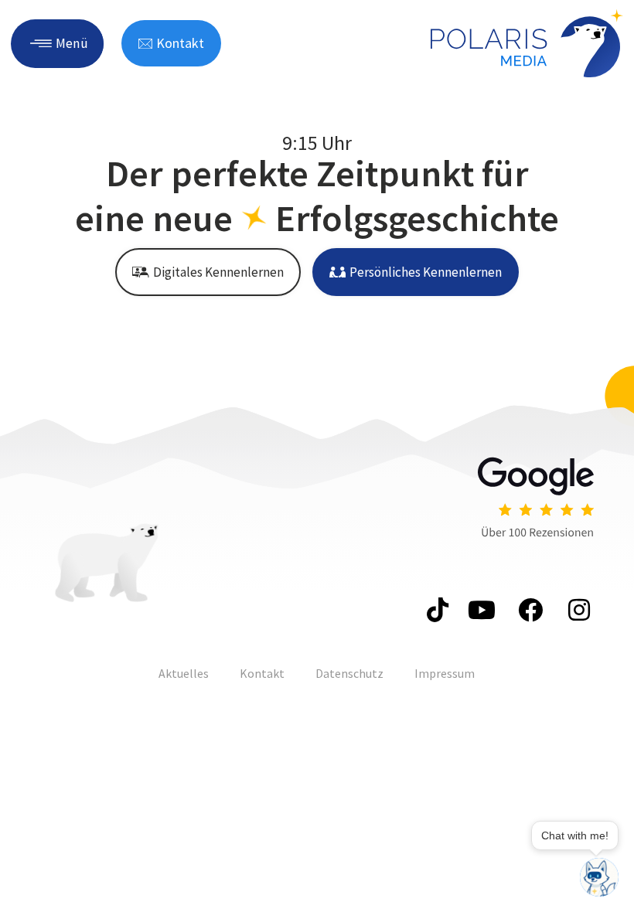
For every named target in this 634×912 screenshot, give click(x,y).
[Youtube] (482, 609)
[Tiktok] (435, 609)
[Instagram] (576, 609)
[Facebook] (529, 609)
